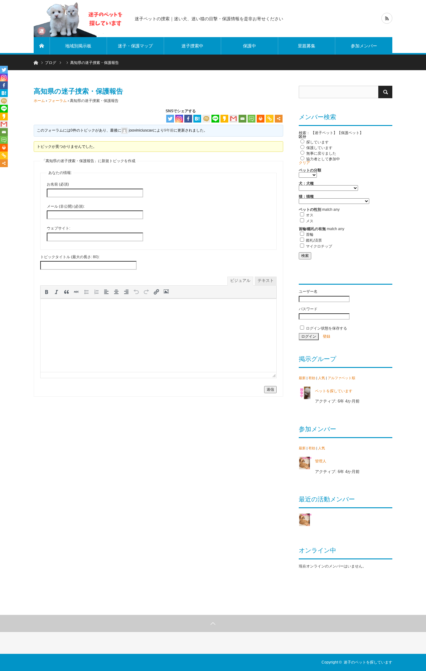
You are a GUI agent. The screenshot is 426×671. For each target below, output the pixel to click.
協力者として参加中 (322, 159)
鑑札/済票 (313, 240)
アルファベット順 (341, 378)
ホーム (39, 101)
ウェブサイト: (58, 228)
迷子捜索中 (192, 45)
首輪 (309, 234)
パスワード (308, 309)
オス (309, 215)
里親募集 (306, 45)
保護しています (318, 148)
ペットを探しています (333, 391)
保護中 (249, 45)
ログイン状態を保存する (326, 328)
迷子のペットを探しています (368, 662)
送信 (270, 389)
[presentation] (46, 292)
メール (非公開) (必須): (66, 206)
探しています (317, 142)
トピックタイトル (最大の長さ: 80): (69, 257)
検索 (305, 255)
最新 (302, 378)
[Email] (242, 119)
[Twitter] (170, 119)
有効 (311, 378)
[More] (279, 119)
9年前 (169, 130)
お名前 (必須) (58, 184)
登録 (326, 336)
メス (309, 221)
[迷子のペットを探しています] (80, 18)
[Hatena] (197, 119)
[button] (46, 292)
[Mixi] (206, 119)
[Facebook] (188, 119)
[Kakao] (224, 119)
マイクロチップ (318, 246)
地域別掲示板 (78, 45)
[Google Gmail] (233, 119)
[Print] (260, 119)
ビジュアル (240, 280)
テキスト (266, 280)
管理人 (320, 461)
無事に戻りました (320, 153)
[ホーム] (42, 46)
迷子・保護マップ (135, 45)
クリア (304, 163)
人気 (321, 378)
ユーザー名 (308, 291)
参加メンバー (364, 45)
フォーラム (57, 101)
